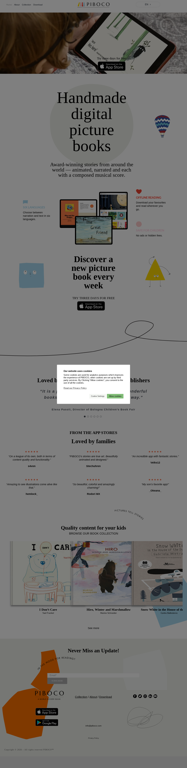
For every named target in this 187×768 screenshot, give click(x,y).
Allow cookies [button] (115, 396)
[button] (86, 396)
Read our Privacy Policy (75, 388)
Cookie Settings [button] (97, 396)
